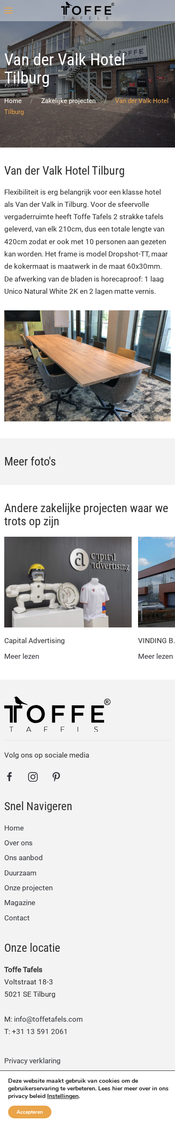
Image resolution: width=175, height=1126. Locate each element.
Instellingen (63, 1096)
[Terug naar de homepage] (87, 10)
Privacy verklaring (32, 1060)
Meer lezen (21, 656)
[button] (8, 10)
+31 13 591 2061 (40, 1031)
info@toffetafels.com (48, 1019)
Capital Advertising (34, 640)
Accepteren (30, 1112)
